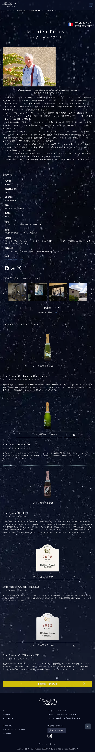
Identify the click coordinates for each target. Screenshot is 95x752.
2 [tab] (13, 303)
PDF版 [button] (47, 308)
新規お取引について (55, 725)
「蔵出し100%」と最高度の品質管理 (62, 714)
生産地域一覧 (21, 11)
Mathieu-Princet (51, 11)
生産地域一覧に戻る (47, 683)
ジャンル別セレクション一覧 (14, 729)
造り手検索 (7, 733)
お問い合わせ (8, 718)
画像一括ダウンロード (30, 278)
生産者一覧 (7, 725)
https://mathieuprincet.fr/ (14, 260)
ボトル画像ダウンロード (45, 366)
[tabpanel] (19, 292)
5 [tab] (24, 303)
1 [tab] (9, 303)
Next (91, 292)
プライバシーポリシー (47, 744)
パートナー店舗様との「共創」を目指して (64, 718)
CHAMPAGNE (35, 11)
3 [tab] (16, 303)
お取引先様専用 (58, 730)
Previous (4, 292)
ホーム (9, 11)
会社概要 (6, 714)
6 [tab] (27, 303)
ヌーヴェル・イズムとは (57, 710)
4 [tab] (20, 303)
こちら (55, 312)
